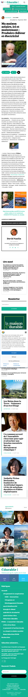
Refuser (14, 357)
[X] (18, 247)
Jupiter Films (7, 409)
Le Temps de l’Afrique (8, 658)
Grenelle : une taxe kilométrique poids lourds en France (12, 654)
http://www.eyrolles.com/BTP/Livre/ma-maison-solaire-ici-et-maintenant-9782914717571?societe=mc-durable (14, 213)
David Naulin (8, 17)
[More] (18, 72)
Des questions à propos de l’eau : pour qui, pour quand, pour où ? (13, 650)
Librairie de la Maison (8, 63)
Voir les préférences (14, 361)
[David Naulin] (3, 17)
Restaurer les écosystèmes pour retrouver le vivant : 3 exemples (13, 373)
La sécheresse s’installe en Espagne (13, 647)
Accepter (14, 353)
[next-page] (5, 661)
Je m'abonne (14, 308)
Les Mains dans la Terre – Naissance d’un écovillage (12, 403)
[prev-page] (2, 661)
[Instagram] (12, 247)
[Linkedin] (15, 247)
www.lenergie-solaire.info (17, 174)
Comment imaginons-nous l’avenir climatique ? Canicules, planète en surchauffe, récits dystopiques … (13, 288)
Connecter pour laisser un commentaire (14, 223)
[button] (25, 332)
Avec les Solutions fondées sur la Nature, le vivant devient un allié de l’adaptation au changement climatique (13, 367)
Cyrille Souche (7, 453)
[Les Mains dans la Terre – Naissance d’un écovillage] (14, 389)
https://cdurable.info (14, 241)
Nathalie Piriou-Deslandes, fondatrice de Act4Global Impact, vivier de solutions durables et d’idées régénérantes (14, 275)
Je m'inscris (14, 676)
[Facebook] (10, 247)
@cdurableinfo (9, 506)
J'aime (4, 574)
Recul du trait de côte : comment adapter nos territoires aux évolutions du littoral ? (14, 282)
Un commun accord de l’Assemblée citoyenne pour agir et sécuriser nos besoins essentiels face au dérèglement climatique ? (13, 267)
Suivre (25, 507)
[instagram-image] (7, 518)
